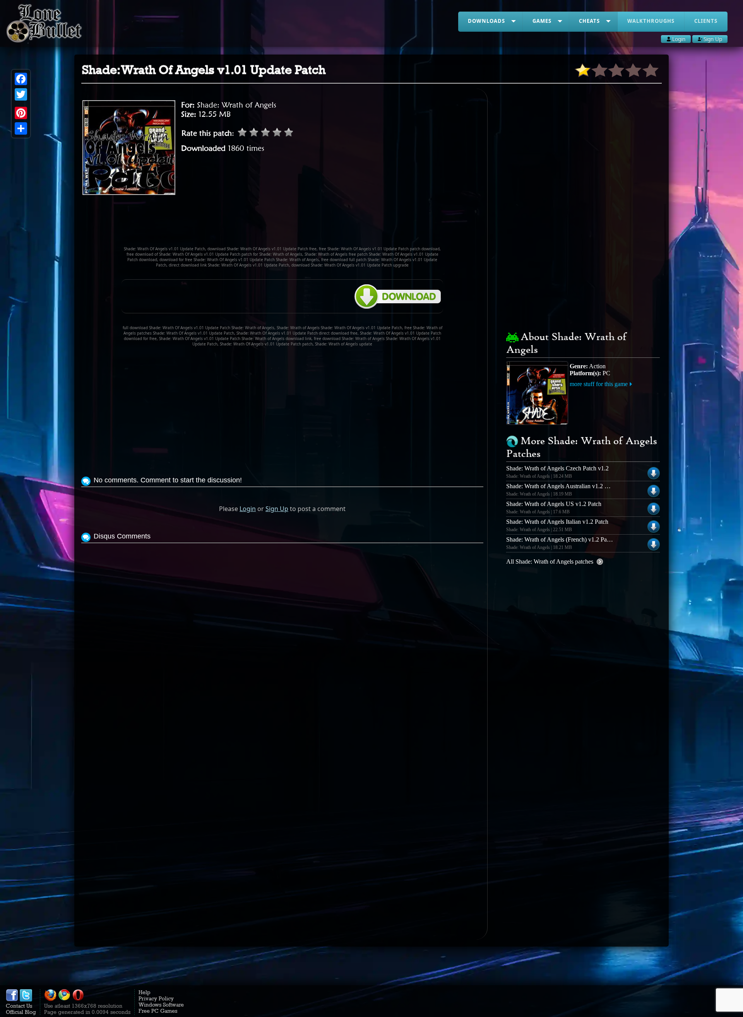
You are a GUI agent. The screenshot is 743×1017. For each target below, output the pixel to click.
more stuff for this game (599, 384)
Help (145, 992)
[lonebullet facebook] (12, 999)
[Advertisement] (282, 224)
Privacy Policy (156, 998)
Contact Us (19, 1006)
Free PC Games (158, 1011)
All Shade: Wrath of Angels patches (549, 561)
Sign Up (276, 508)
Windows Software (161, 1005)
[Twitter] (21, 94)
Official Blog (21, 1012)
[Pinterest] (21, 113)
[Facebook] (21, 79)
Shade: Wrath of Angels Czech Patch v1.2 (557, 468)
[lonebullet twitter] (26, 999)
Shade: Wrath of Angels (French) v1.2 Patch (560, 539)
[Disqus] (282, 641)
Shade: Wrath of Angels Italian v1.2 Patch (557, 521)
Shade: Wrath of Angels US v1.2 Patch (553, 504)
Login (248, 508)
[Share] (21, 128)
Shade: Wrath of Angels (236, 104)
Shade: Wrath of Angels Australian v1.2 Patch (562, 486)
